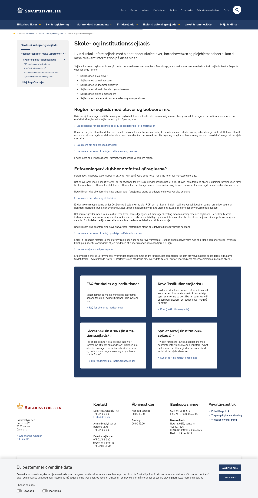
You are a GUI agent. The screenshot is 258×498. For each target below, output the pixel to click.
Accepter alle (230, 468)
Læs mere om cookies (190, 477)
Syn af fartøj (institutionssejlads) (179, 357)
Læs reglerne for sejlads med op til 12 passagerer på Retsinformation (116, 125)
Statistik (29, 490)
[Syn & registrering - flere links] (70, 24)
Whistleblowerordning (224, 419)
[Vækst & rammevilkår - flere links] (214, 24)
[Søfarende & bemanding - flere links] (110, 24)
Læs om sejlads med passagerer (95, 249)
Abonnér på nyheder (30, 435)
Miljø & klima (228, 24)
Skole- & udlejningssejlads (159, 24)
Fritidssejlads (125, 24)
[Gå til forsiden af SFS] (39, 9)
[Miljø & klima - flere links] (238, 24)
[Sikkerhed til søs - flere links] (39, 24)
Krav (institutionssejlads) (179, 284)
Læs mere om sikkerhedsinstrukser (97, 144)
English (227, 10)
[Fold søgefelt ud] (237, 10)
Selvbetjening (187, 10)
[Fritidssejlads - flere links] (136, 24)
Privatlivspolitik (220, 411)
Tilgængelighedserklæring (226, 415)
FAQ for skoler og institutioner (106, 307)
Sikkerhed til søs (27, 24)
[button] (63, 53)
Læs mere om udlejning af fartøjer (96, 198)
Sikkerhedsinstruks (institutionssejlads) (111, 333)
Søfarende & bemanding (93, 24)
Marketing (55, 490)
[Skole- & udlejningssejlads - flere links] (178, 24)
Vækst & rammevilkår (198, 24)
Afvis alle (230, 477)
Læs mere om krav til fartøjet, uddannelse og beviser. (107, 151)
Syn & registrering (57, 24)
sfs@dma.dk (103, 417)
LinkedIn (24, 438)
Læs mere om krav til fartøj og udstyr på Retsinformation (109, 233)
